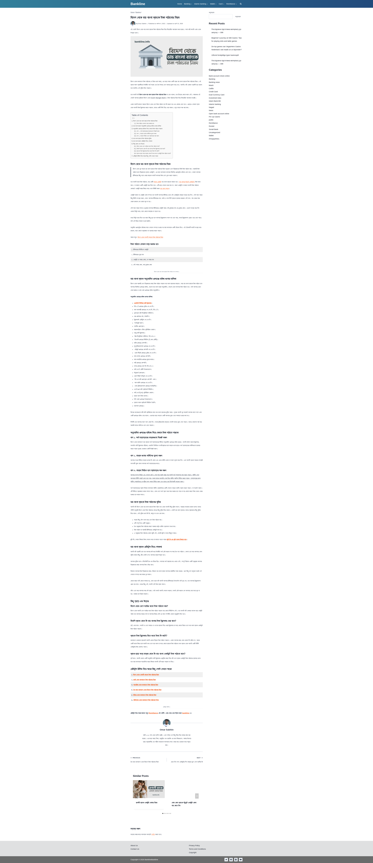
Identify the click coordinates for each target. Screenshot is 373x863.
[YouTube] (240, 859)
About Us (134, 846)
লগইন (153, 834)
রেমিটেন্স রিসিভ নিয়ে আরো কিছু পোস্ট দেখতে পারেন (145, 156)
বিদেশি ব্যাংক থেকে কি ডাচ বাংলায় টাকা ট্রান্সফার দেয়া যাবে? (151, 148)
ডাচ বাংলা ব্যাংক (164, 188)
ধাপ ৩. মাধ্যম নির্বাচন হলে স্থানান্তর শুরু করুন (148, 136)
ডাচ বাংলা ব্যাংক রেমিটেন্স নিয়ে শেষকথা (142, 141)
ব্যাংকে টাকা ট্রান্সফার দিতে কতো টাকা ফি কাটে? (148, 151)
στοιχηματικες (214, 139)
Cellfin (211, 89)
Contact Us (135, 849)
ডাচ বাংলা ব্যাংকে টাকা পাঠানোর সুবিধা (142, 138)
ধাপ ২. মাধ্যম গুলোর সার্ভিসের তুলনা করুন (146, 133)
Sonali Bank (213, 129)
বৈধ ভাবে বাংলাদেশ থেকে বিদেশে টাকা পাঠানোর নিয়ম (147, 690)
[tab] (162, 813)
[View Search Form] (240, 4)
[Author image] (133, 23)
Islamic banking (215, 104)
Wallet (211, 136)
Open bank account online (219, 114)
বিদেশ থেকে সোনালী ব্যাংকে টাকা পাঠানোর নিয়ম (146, 675)
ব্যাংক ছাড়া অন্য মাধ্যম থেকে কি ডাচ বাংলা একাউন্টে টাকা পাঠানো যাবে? (154, 153)
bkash (211, 85)
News (211, 110)
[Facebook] (231, 859)
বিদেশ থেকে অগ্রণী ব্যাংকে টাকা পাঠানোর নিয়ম (150, 237)
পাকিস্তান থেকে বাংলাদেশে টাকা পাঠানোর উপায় (146, 700)
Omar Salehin (142, 23)
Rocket (211, 126)
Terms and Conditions (197, 849)
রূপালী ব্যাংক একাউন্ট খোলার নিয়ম (146, 803)
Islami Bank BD (215, 101)
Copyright (192, 852)
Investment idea (215, 98)
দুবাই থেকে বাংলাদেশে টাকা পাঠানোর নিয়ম (144, 680)
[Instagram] (236, 859)
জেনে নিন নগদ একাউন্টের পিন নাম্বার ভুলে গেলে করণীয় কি (187, 760)
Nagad (211, 107)
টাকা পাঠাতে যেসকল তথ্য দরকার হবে (145, 123)
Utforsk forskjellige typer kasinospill (225, 55)
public (211, 120)
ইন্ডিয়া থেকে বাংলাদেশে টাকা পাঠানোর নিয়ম (144, 695)
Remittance (153, 713)
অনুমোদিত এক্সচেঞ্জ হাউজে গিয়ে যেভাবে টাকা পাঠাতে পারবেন (147, 128)
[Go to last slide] (136, 796)
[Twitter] (226, 859)
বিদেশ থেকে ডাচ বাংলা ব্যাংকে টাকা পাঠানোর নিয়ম (145, 121)
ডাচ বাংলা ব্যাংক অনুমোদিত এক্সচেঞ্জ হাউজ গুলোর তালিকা (147, 126)
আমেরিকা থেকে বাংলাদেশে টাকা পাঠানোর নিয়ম (145, 685)
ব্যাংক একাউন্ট (157, 182)
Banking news (214, 82)
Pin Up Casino (214, 117)
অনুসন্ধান (211, 12)
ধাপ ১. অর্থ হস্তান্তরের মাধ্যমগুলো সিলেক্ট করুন (148, 131)
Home (179, 4)
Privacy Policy (194, 846)
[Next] (197, 796)
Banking (212, 79)
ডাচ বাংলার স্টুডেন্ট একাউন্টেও (187, 182)
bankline (185, 713)
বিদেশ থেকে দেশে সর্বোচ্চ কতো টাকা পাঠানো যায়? (148, 146)
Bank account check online (219, 76)
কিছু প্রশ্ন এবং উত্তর (138, 144)
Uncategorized (214, 132)
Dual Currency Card (216, 95)
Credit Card (213, 92)
